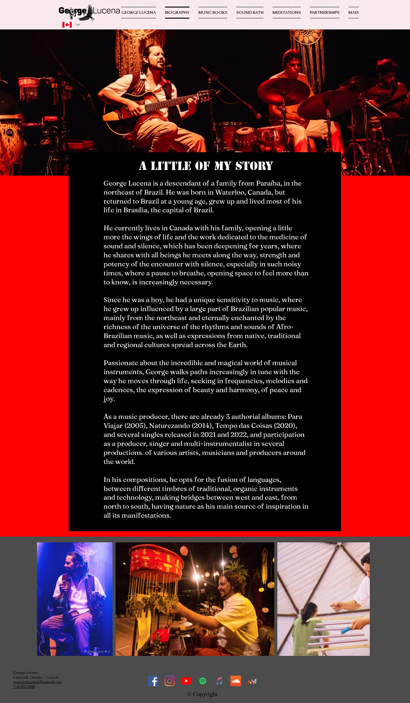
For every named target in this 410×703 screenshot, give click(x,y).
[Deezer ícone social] (252, 681)
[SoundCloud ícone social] (236, 681)
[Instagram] (169, 681)
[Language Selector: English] (71, 25)
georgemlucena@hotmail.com (37, 682)
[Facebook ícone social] (153, 681)
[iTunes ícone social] (219, 681)
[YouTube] (186, 681)
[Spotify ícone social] (202, 681)
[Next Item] (359, 599)
